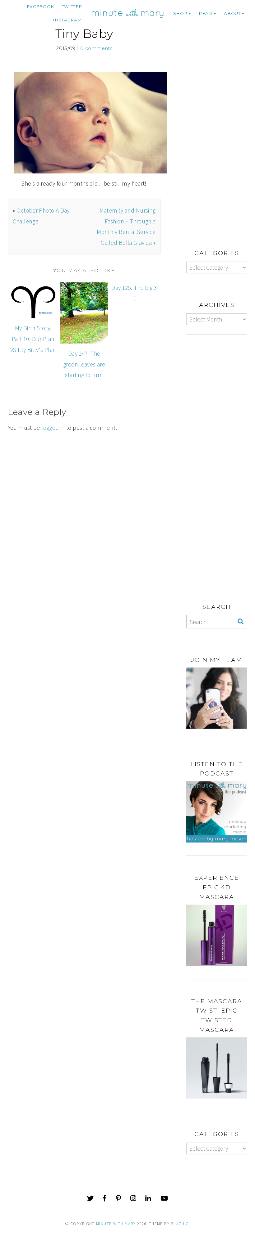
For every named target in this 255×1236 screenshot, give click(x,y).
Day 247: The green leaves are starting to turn (84, 364)
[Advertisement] (220, 62)
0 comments (96, 48)
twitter (72, 6)
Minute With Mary (116, 1223)
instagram (67, 19)
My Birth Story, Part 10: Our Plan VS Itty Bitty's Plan (33, 338)
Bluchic (179, 1223)
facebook (40, 6)
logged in (53, 427)
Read (205, 13)
